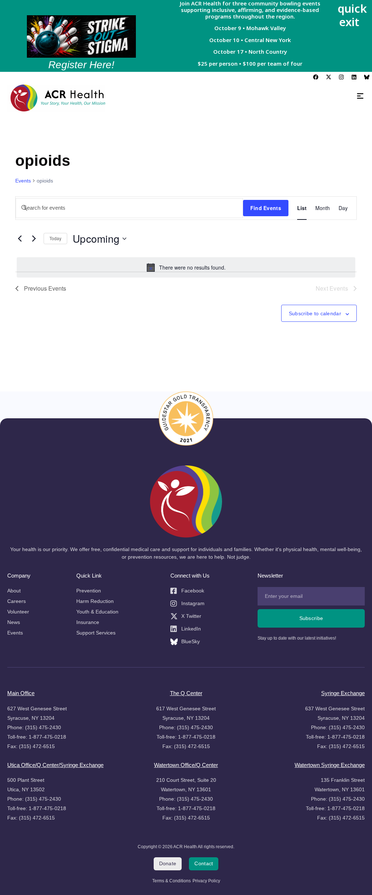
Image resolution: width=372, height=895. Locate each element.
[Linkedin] (353, 77)
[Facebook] (315, 77)
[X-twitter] (328, 77)
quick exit (352, 15)
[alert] (186, 267)
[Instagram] (341, 77)
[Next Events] (33, 238)
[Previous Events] (19, 238)
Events (23, 181)
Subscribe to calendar (315, 313)
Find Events (265, 208)
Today (55, 238)
